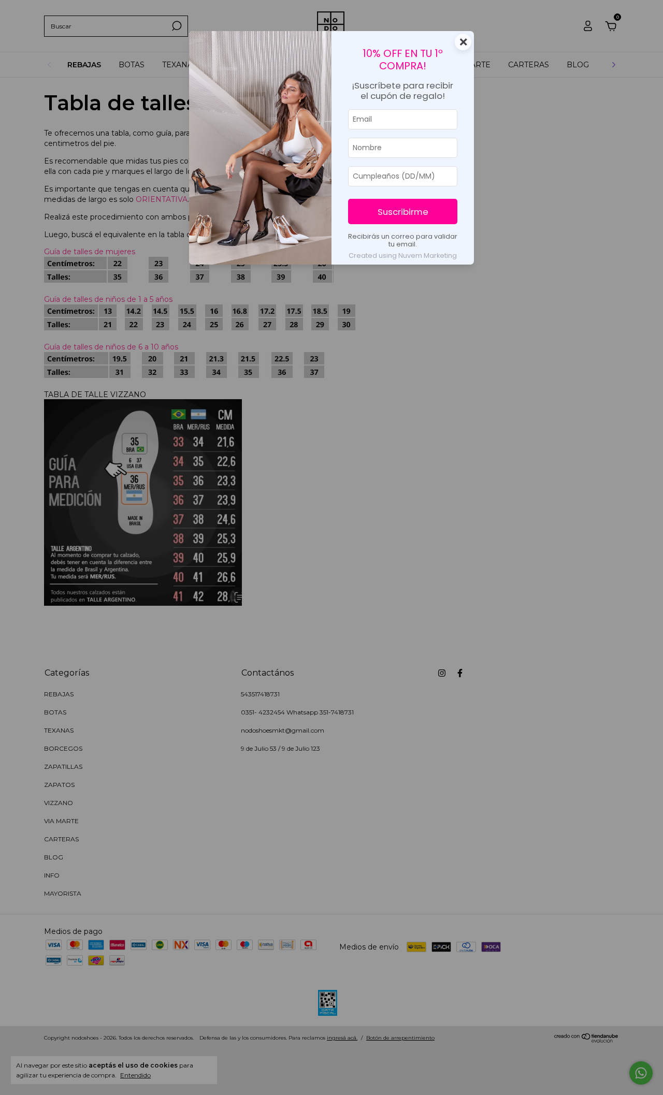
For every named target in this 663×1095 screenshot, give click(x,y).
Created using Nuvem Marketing (403, 255)
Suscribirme (403, 212)
